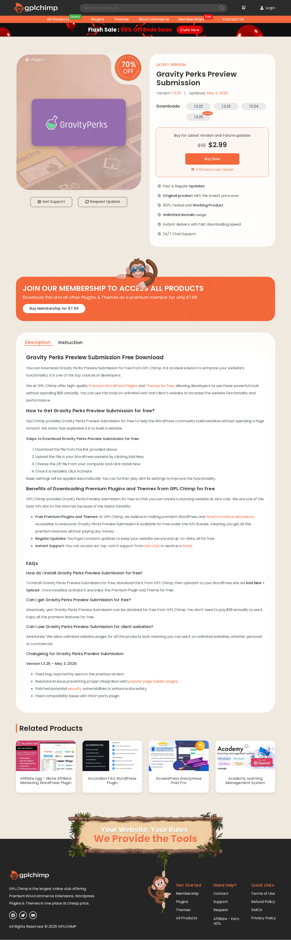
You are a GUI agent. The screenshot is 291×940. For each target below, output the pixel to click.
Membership (187, 893)
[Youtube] (33, 915)
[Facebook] (13, 915)
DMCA (256, 909)
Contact (220, 893)
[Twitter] (23, 915)
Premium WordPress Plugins (113, 385)
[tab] (38, 343)
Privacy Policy (263, 918)
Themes (121, 19)
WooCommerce (154, 19)
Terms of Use (263, 893)
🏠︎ (27, 59)
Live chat (152, 545)
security (75, 688)
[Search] (221, 8)
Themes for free (160, 385)
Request (220, 909)
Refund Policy (263, 901)
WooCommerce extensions (230, 516)
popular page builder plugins (153, 681)
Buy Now (212, 158)
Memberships (194, 19)
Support (220, 901)
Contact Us (233, 19)
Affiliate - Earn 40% (226, 921)
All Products (63, 19)
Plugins (97, 19)
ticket (187, 545)
